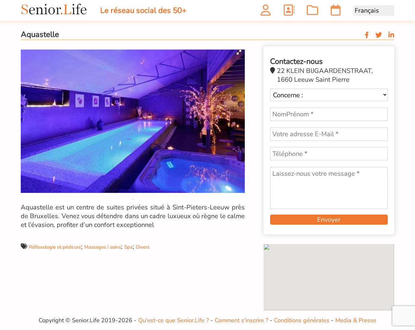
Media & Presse (355, 320)
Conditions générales (301, 320)
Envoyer (328, 219)
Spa (128, 247)
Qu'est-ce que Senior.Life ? (173, 320)
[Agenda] (336, 12)
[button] (239, 52)
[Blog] (312, 12)
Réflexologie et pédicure (55, 247)
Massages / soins (102, 247)
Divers (142, 247)
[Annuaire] (288, 12)
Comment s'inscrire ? (241, 320)
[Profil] (266, 12)
